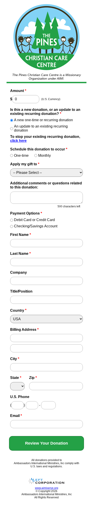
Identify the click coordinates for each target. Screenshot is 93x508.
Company (18, 272)
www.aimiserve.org (46, 488)
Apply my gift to (24, 164)
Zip (33, 378)
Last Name (20, 253)
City (14, 359)
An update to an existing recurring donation (41, 128)
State (15, 378)
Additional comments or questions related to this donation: (46, 185)
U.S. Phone (19, 397)
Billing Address (24, 329)
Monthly (44, 155)
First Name (20, 235)
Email (16, 416)
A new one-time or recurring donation (43, 120)
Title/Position (21, 291)
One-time (21, 155)
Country (17, 310)
